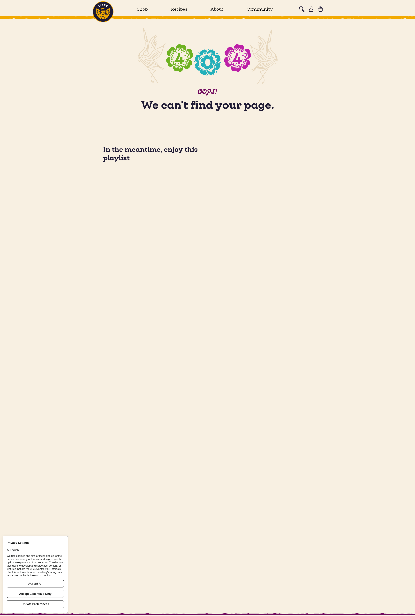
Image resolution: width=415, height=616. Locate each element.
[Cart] (320, 9)
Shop (142, 9)
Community (260, 9)
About (216, 9)
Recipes (179, 9)
